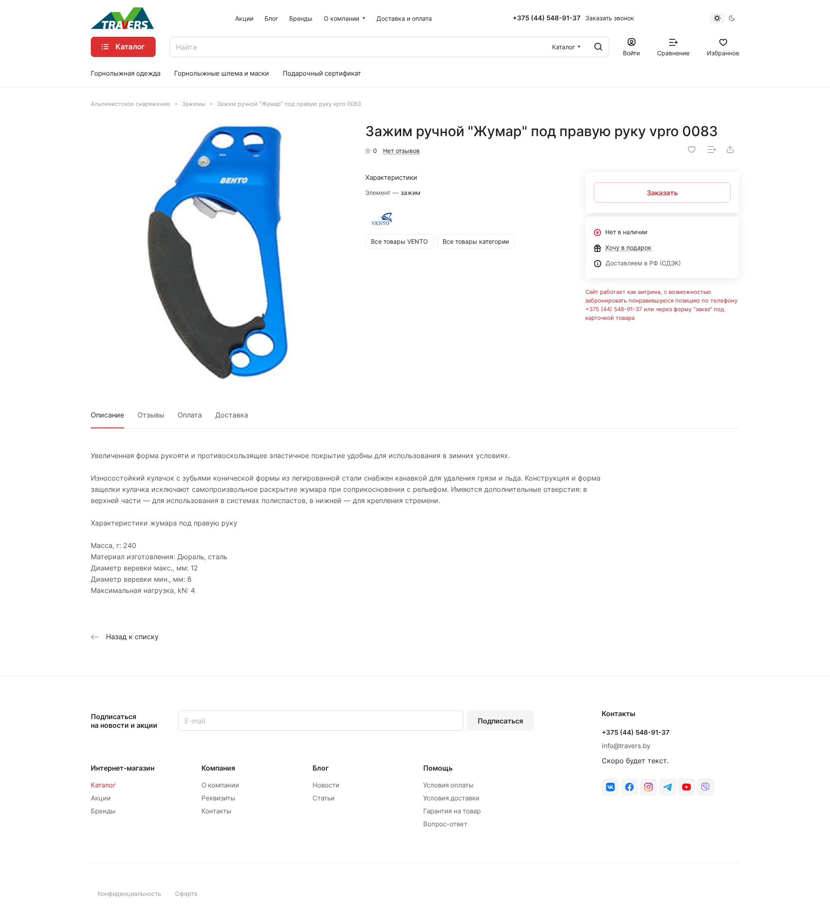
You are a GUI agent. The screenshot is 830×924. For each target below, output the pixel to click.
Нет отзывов (401, 150)
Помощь (438, 768)
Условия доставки (451, 798)
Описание (107, 415)
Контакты (216, 811)
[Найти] (598, 47)
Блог (321, 768)
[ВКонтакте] (610, 787)
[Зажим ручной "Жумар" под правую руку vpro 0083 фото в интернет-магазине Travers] (219, 251)
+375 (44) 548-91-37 (547, 18)
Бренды (103, 811)
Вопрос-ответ (445, 824)
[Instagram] (648, 787)
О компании (220, 785)
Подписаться (500, 721)
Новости (326, 785)
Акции (101, 798)
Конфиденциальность (129, 893)
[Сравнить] (712, 149)
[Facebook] (629, 787)
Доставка (231, 415)
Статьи (324, 798)
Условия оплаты (448, 785)
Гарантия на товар (452, 811)
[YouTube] (686, 787)
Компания (218, 768)
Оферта (186, 893)
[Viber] (705, 787)
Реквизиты (218, 798)
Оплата (190, 415)
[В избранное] (692, 149)
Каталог (103, 785)
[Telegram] (667, 787)
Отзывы (150, 415)
